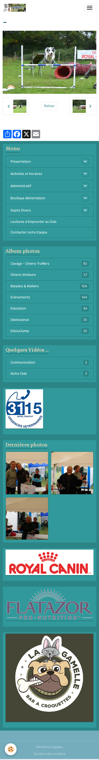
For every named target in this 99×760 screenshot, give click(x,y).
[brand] (16, 8)
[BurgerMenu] (89, 8)
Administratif (21, 186)
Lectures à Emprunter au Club (33, 222)
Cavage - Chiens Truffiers (49, 264)
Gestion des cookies (49, 754)
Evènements (49, 297)
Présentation (21, 162)
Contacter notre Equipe (29, 232)
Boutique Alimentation (28, 198)
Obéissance (49, 320)
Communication (49, 362)
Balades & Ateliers (49, 286)
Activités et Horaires (26, 174)
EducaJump (49, 331)
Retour (49, 106)
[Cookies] (11, 749)
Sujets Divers (21, 210)
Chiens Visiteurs (49, 275)
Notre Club (49, 373)
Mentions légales (49, 747)
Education (49, 308)
